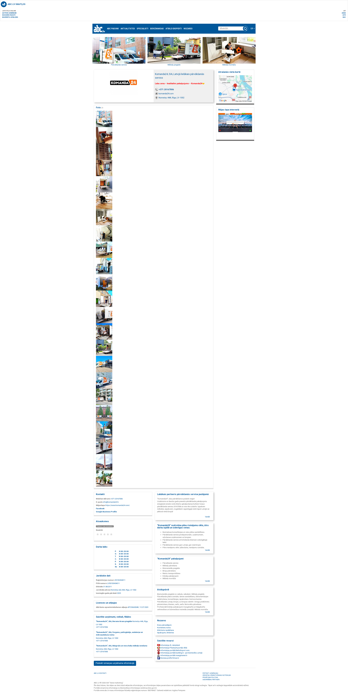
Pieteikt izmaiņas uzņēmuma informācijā (115, 663)
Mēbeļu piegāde (174, 65)
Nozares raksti (8, 15)
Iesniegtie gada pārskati (106, 593)
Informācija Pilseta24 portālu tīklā (173, 648)
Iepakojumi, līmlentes (165, 633)
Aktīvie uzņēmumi (9, 13)
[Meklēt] (245, 28)
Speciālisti (142, 29)
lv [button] (252, 28)
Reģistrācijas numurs (105, 580)
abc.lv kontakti (100, 673)
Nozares (188, 29)
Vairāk (207, 517)
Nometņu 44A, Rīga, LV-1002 (171, 97)
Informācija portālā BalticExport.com (174, 650)
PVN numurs (101, 583)
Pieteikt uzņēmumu (210, 673)
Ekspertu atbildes (10, 17)
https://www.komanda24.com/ (117, 505)
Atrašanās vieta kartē (229, 72)
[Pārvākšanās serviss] (104, 119)
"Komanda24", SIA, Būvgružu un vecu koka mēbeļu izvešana (121, 646)
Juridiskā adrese (103, 590)
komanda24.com (166, 93)
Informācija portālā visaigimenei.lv (173, 655)
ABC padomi (113, 29)
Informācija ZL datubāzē (170, 645)
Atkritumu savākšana (165, 630)
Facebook (100, 509)
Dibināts (99, 587)
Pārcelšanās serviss (119, 65)
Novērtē (99, 530)
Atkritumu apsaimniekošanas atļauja (111, 607)
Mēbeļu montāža (229, 65)
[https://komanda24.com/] (235, 125)
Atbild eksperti (174, 29)
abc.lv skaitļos (16, 4)
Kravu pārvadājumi (164, 625)
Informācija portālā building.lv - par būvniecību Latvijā (181, 653)
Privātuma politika (210, 677)
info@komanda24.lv (111, 502)
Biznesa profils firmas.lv (169, 658)
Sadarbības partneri (211, 679)
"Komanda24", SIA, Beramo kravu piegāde (114, 621)
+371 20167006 (166, 89)
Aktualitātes (128, 29)
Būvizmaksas (157, 29)
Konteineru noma (164, 628)
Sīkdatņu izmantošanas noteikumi (217, 675)
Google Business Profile (106, 512)
